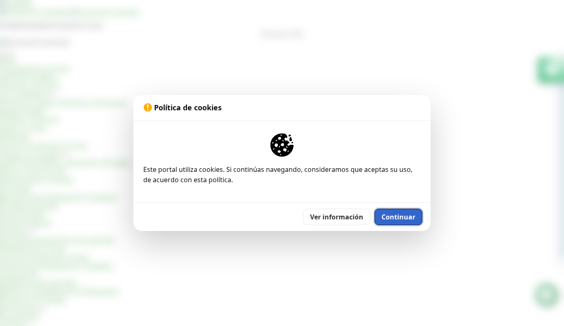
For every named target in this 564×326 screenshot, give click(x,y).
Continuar (398, 216)
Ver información (336, 216)
